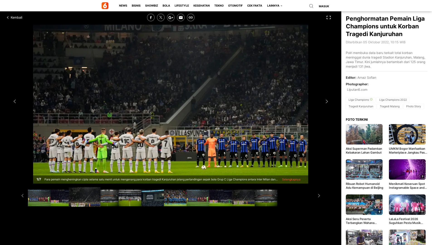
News (123, 5)
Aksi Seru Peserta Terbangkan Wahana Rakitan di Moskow (360, 221)
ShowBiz (151, 5)
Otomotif (235, 5)
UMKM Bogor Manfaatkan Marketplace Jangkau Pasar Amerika (408, 150)
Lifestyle (182, 5)
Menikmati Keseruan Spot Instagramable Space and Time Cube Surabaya (407, 186)
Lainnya (273, 5)
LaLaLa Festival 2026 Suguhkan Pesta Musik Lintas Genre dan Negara (406, 221)
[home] (105, 5)
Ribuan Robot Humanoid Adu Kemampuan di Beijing (364, 185)
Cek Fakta (254, 5)
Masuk (324, 6)
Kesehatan (201, 5)
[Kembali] (24, 17)
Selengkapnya (291, 179)
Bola (166, 5)
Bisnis (136, 5)
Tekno (219, 5)
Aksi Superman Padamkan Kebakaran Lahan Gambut (364, 150)
